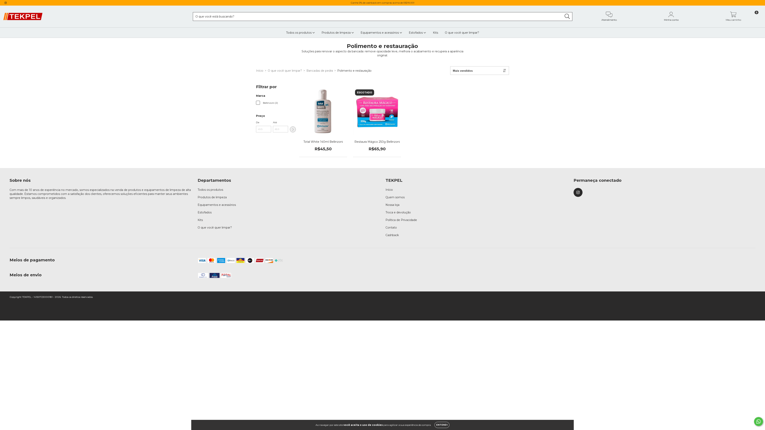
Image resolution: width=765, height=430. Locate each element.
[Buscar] (567, 16)
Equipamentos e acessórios (380, 32)
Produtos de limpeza (336, 32)
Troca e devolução (398, 212)
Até (275, 122)
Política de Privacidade (401, 220)
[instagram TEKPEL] (5, 3)
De (257, 122)
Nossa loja (392, 205)
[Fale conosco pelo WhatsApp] (758, 421)
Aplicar (293, 129)
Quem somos (395, 197)
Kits (435, 32)
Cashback (392, 235)
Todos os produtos (299, 32)
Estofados (416, 32)
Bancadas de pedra (319, 70)
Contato (391, 227)
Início (259, 70)
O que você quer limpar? (462, 32)
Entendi (442, 425)
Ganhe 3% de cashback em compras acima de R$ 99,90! (382, 2)
